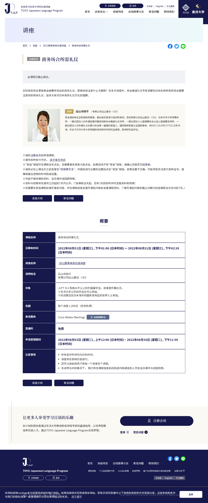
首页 (87, 11)
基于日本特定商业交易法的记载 (156, 470)
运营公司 (178, 470)
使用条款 (92, 470)
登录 (147, 164)
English (159, 6)
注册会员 (36, 155)
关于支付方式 (57, 160)
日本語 (149, 6)
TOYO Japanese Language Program (42, 8)
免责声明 (136, 470)
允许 (191, 494)
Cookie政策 (123, 470)
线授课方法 (66, 169)
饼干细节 (77, 496)
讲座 (35, 45)
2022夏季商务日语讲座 (54, 45)
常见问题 (154, 11)
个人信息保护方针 (107, 470)
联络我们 (169, 11)
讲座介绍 (37, 198)
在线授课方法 (136, 11)
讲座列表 (118, 11)
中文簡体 (170, 6)
